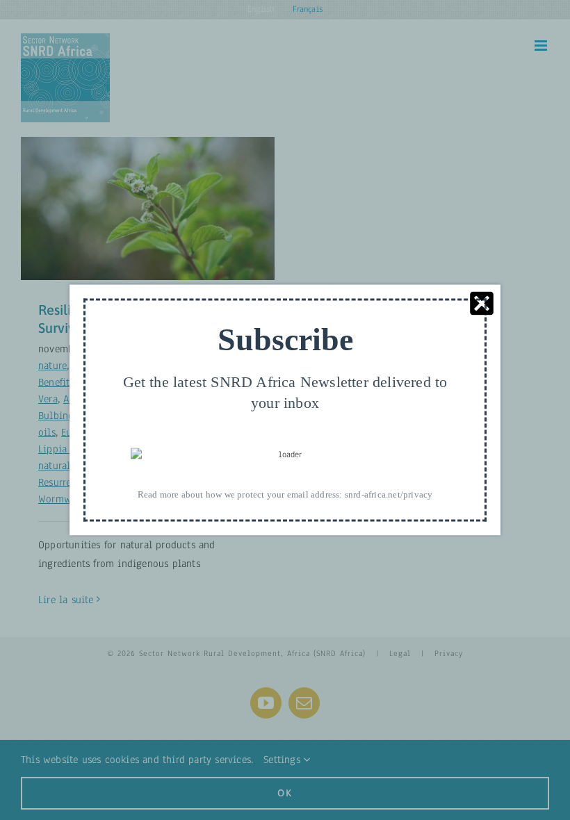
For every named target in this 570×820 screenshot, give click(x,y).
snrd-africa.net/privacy (389, 494)
